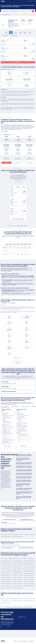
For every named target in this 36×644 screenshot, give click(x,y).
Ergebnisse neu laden (17, 182)
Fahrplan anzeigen (9, 86)
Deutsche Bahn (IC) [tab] (15, 406)
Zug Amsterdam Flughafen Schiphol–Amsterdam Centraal (11, 536)
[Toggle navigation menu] (34, 1)
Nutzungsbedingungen (24, 641)
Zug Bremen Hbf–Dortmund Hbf (18, 569)
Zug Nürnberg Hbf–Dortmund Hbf (30, 566)
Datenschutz (31, 641)
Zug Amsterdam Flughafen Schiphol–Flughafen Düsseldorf (22, 581)
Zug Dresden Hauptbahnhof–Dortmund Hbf (8, 569)
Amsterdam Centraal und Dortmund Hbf (12, 513)
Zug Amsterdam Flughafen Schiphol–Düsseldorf (20, 577)
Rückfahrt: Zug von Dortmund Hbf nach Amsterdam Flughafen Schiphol (8, 547)
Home (2, 607)
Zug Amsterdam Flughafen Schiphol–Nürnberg (9, 579)
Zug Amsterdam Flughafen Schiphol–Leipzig (8, 581)
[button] (22, 11)
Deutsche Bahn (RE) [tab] (24, 406)
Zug (4, 607)
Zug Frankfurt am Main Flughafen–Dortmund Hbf (9, 558)
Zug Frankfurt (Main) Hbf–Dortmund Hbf (19, 598)
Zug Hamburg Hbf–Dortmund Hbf (18, 560)
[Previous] (3, 244)
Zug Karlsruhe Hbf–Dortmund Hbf (7, 571)
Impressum (16, 641)
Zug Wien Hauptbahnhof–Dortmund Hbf (19, 571)
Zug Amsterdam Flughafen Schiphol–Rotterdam (9, 587)
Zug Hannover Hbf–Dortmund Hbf (18, 564)
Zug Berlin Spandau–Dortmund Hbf (18, 566)
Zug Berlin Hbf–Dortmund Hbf (17, 558)
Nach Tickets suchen (9, 74)
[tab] (5, 35)
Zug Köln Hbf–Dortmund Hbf (6, 560)
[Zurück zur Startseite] (3, 1)
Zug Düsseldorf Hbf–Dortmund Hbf (7, 600)
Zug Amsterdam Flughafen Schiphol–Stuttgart (20, 534)
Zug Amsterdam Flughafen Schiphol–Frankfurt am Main (22, 575)
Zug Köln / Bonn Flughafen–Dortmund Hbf (19, 562)
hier (27, 225)
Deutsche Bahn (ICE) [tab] (5, 406)
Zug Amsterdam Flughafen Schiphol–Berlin (19, 573)
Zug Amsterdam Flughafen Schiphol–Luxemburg (9, 585)
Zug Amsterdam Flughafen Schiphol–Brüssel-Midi (21, 585)
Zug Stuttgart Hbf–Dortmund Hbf (7, 562)
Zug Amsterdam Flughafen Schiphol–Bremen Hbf (21, 587)
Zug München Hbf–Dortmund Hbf (30, 558)
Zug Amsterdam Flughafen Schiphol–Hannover (20, 579)
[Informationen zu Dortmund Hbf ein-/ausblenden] (33, 522)
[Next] (34, 32)
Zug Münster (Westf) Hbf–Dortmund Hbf (8, 573)
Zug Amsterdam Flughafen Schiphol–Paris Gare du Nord (11, 583)
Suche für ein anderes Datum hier (18, 219)
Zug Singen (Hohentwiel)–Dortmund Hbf (19, 600)
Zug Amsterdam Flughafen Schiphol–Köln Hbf (9, 577)
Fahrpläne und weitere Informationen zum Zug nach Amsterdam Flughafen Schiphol (26, 547)
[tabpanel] (18, 428)
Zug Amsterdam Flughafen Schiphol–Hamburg (9, 534)
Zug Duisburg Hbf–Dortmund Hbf (30, 571)
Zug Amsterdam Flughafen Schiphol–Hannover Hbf (21, 583)
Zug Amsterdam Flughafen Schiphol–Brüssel (20, 536)
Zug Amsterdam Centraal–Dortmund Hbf (8, 564)
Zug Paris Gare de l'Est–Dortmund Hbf (7, 566)
